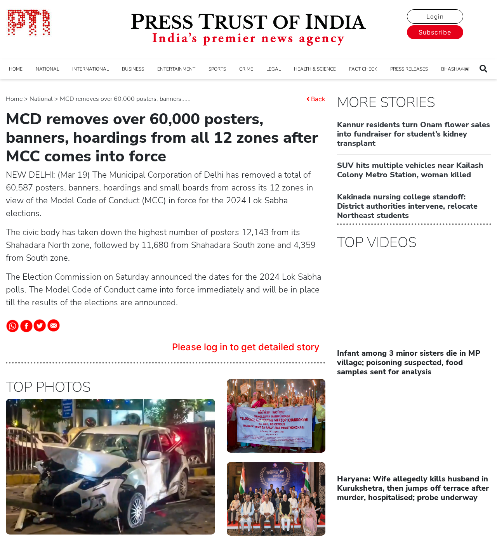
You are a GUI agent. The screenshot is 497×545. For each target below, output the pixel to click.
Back (318, 99)
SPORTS (217, 69)
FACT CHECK (363, 69)
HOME (16, 69)
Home (14, 99)
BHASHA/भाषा (455, 69)
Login (435, 16)
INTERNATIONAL (90, 69)
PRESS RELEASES (409, 69)
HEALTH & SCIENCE (315, 69)
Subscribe (435, 32)
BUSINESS (133, 69)
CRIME (246, 69)
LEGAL (273, 69)
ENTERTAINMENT (176, 69)
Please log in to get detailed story (246, 347)
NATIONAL (47, 69)
